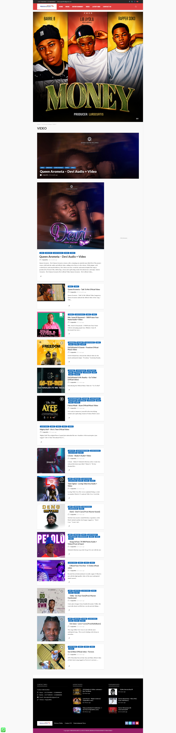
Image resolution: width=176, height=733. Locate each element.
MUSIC (67, 7)
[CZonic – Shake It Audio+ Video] (51, 460)
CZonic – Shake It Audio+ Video (79, 456)
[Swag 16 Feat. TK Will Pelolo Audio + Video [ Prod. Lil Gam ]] (51, 544)
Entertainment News (74, 398)
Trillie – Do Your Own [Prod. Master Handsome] (82, 597)
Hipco (84, 534)
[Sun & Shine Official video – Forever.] (51, 656)
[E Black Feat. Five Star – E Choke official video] (51, 572)
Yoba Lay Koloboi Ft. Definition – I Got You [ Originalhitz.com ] (92, 708)
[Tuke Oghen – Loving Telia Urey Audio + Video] (51, 488)
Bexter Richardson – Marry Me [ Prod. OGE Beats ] (127, 699)
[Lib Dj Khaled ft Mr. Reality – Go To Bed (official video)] (51, 380)
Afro (42, 167)
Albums (84, 618)
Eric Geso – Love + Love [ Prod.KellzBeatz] (85, 624)
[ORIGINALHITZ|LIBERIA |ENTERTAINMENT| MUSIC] (44, 723)
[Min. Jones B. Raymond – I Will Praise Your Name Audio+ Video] (51, 324)
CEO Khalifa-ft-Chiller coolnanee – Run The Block (93, 690)
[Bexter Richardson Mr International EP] (113, 710)
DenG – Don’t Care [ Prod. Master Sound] (85, 512)
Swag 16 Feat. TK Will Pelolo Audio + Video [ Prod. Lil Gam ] (82, 543)
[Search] (135, 6)
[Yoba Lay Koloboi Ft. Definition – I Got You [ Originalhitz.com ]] (77, 710)
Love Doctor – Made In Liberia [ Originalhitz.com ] (92, 699)
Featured (80, 342)
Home (61, 7)
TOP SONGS (87, 372)
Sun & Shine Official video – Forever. (81, 652)
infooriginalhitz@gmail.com (51, 697)
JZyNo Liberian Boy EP (126, 689)
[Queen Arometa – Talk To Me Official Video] (51, 296)
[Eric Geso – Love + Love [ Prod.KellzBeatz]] (51, 628)
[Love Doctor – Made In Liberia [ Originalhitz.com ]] (77, 701)
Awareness (72, 342)
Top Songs (78, 372)
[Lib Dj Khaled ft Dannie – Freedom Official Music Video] (51, 352)
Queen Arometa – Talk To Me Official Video (84, 289)
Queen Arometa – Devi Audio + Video (68, 171)
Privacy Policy (58, 723)
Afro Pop (49, 167)
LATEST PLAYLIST (58, 167)
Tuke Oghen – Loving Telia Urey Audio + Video (82, 485)
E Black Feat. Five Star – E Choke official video (83, 567)
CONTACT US (107, 7)
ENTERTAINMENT (77, 7)
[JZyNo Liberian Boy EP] (113, 692)
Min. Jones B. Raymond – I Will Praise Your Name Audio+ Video (83, 318)
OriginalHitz (45, 175)
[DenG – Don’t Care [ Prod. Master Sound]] (51, 516)
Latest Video (91, 370)
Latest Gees (96, 7)
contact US (68, 723)
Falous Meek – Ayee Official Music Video (83, 405)
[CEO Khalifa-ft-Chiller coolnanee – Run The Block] (77, 692)
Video (88, 7)
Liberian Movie (73, 508)
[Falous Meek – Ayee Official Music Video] (51, 408)
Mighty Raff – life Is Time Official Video (54, 429)
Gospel (71, 314)
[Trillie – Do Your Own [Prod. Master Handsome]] (51, 600)
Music (67, 167)
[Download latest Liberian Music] (47, 7)
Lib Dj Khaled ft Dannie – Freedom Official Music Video (83, 348)
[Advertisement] (124, 193)
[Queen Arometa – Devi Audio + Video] (88, 156)
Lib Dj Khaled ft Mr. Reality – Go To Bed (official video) (82, 378)
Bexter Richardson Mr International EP (124, 708)
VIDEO (73, 167)
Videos (83, 344)
